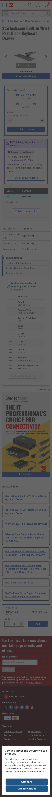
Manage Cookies (27, 788)
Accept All (26, 781)
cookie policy (19, 771)
